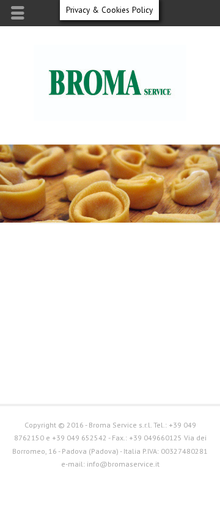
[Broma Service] (110, 118)
